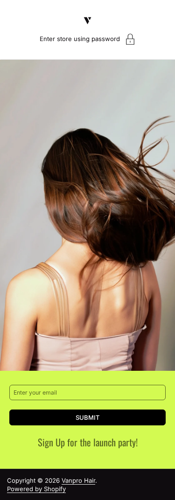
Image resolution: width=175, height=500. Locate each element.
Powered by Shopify (36, 489)
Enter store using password (80, 38)
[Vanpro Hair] (87, 21)
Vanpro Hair (78, 480)
